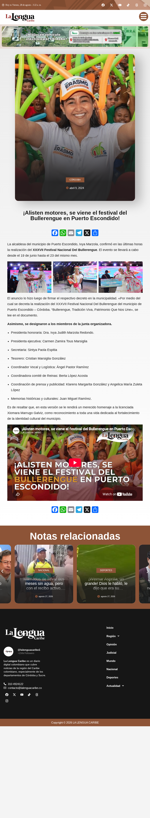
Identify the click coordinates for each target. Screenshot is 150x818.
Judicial (111, 652)
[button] (2, 571)
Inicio (109, 627)
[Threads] (137, 5)
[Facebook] (103, 5)
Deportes (112, 677)
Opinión (111, 644)
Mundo (110, 660)
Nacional (112, 669)
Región (111, 636)
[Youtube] (120, 5)
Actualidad (113, 685)
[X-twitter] (111, 5)
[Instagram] (145, 5)
